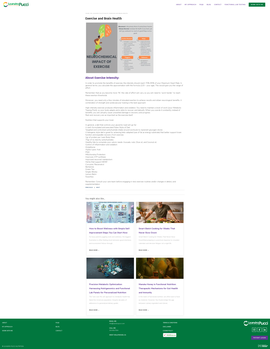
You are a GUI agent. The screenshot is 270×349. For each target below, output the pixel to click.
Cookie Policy (168, 331)
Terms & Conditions (170, 323)
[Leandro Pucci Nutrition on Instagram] (254, 330)
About (179, 5)
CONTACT (59, 331)
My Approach (190, 5)
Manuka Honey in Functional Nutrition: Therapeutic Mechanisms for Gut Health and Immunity (158, 288)
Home (87, 13)
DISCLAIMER (167, 327)
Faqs (201, 5)
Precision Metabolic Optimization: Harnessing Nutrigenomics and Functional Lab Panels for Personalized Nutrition (109, 288)
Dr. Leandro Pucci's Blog (99, 13)
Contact (217, 5)
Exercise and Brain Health (118, 13)
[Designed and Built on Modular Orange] (263, 346)
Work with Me (257, 5)
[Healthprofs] (170, 335)
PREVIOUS (89, 187)
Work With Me (7, 331)
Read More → (94, 250)
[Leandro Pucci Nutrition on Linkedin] (265, 330)
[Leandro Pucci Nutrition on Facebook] (259, 330)
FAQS (57, 323)
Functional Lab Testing (235, 5)
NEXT (98, 187)
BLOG (57, 327)
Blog (209, 5)
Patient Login (259, 338)
